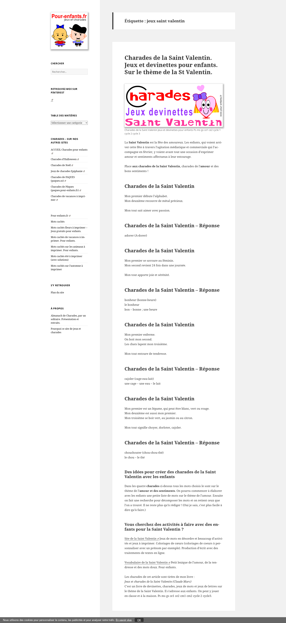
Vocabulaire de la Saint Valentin (146, 562)
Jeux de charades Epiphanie (67, 171)
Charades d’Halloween (64, 159)
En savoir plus (124, 620)
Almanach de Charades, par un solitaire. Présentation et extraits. (68, 319)
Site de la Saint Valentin (140, 538)
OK (139, 620)
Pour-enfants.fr (59, 215)
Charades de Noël (61, 165)
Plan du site (57, 292)
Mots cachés (57, 221)
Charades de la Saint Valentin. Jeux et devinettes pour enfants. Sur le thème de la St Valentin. (171, 65)
